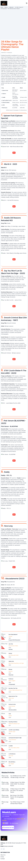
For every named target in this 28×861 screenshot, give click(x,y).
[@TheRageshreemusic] (4, 849)
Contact (3, 858)
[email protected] (8, 846)
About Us (3, 855)
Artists (2, 856)
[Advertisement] (14, 25)
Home (2, 7)
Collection (11, 7)
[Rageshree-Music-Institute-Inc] (1, 849)
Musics (6, 7)
